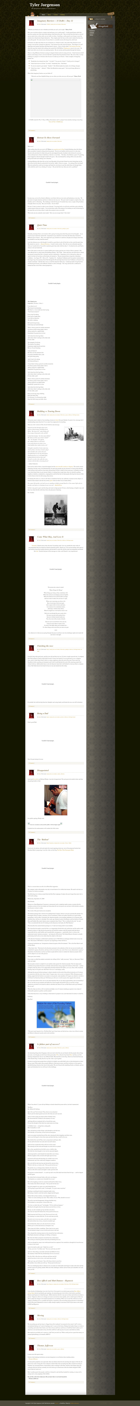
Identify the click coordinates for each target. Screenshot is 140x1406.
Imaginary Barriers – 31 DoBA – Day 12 (55, 20)
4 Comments (31, 404)
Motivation (63, 24)
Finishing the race (45, 645)
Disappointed (43, 770)
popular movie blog (59, 149)
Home (43, 14)
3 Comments (31, 638)
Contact (56, 14)
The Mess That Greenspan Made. (65, 850)
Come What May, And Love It (50, 536)
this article (35, 779)
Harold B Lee (58, 485)
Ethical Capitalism (50, 843)
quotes (67, 228)
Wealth (70, 843)
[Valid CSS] (110, 1404)
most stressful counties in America (64, 466)
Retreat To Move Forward (48, 137)
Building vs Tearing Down (48, 411)
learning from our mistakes (56, 24)
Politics (66, 843)
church (48, 415)
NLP (70, 1284)
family (48, 649)
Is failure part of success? (48, 1044)
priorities (62, 717)
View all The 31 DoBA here (56, 122)
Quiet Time (42, 224)
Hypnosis (51, 1284)
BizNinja (63, 14)
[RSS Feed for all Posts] (111, 19)
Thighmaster (67, 48)
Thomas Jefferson (45, 1345)
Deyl (71, 1055)
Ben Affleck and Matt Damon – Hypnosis (55, 1280)
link (37, 551)
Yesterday (34, 545)
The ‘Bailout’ (43, 839)
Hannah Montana (45, 244)
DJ (57, 1055)
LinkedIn (92, 32)
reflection (70, 415)
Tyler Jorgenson (45, 4)
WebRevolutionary (74, 1403)
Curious (56, 1403)
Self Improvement (75, 415)
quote (51, 480)
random (58, 774)
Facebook (92, 30)
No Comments (32, 130)
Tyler (40, 24)
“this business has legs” (75, 46)
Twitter (91, 35)
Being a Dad (42, 713)
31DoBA (48, 24)
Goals (48, 1284)
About (49, 14)
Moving (40, 1315)
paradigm (64, 228)
